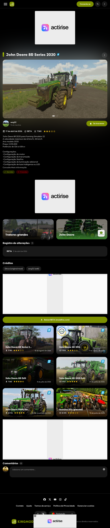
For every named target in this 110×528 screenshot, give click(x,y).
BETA (17, 251)
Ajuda (29, 506)
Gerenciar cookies (85, 506)
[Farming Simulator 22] (58, 54)
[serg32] (6, 123)
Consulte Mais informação (15, 167)
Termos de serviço (42, 506)
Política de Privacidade (64, 506)
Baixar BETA (56, 320)
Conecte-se (85, 4)
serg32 (13, 122)
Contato (20, 506)
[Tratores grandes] (46, 234)
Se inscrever (98, 123)
